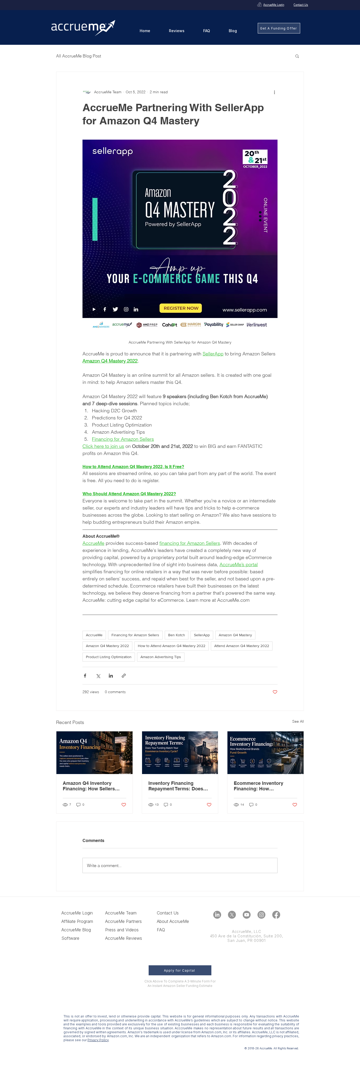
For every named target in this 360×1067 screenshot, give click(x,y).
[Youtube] (247, 915)
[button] (297, 56)
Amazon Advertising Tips (160, 657)
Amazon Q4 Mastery (235, 635)
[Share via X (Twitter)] (97, 675)
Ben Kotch (176, 635)
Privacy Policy (98, 1040)
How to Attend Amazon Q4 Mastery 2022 (171, 646)
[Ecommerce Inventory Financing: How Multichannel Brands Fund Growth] (265, 752)
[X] (232, 915)
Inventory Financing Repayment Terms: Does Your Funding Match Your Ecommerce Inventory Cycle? (176, 785)
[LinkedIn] (217, 915)
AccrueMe (94, 635)
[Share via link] (123, 675)
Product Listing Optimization (109, 657)
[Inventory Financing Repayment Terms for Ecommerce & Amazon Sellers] (180, 752)
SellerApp (202, 635)
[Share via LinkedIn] (110, 675)
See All (298, 721)
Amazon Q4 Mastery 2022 (107, 646)
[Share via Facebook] (84, 675)
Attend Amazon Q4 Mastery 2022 (241, 646)
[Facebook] (276, 915)
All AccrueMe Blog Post (78, 55)
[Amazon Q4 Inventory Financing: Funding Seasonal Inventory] (94, 752)
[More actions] (274, 92)
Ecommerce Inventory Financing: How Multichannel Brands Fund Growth (263, 785)
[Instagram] (261, 915)
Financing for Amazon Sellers (135, 635)
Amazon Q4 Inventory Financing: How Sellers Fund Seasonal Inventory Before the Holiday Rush (91, 785)
